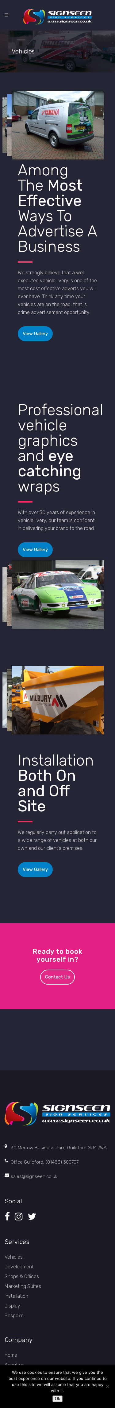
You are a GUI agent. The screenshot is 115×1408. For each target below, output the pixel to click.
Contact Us (57, 977)
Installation (16, 1296)
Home (11, 1355)
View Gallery (35, 333)
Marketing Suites (23, 1286)
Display (12, 1306)
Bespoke (14, 1315)
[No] (107, 1386)
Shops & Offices (22, 1276)
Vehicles (14, 1257)
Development (19, 1267)
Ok (57, 1398)
